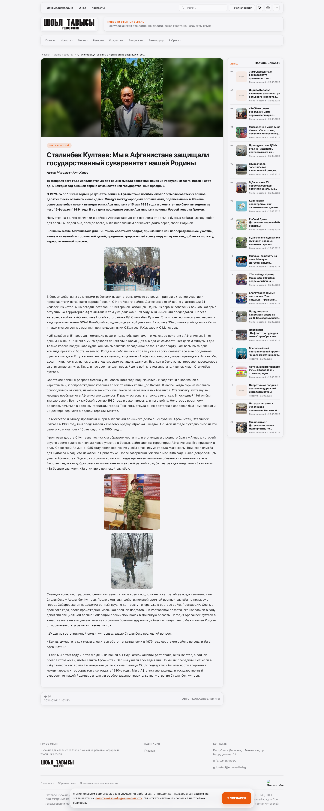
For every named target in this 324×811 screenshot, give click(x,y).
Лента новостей (64, 54)
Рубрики (175, 40)
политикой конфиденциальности (118, 798)
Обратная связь (67, 783)
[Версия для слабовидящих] (268, 7)
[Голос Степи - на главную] (69, 24)
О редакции (116, 40)
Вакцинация (136, 40)
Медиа (83, 40)
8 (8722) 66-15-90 (224, 760)
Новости (67, 40)
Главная (50, 40)
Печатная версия (242, 7)
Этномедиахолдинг (60, 7)
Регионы (98, 40)
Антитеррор (156, 40)
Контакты (98, 7)
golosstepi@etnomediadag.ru (231, 767)
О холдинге (47, 783)
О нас (82, 7)
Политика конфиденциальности (99, 783)
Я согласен (236, 798)
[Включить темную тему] (259, 7)
